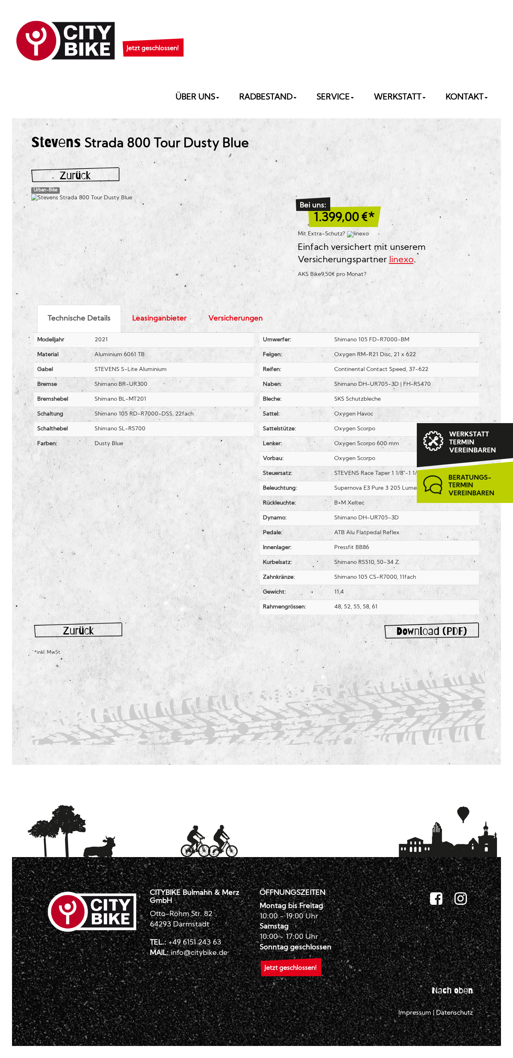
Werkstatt (398, 97)
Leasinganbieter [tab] (159, 318)
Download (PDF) (431, 631)
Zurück (75, 175)
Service (333, 97)
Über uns (195, 97)
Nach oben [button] (452, 990)
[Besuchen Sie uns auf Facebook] (436, 899)
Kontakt (465, 97)
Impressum (414, 1013)
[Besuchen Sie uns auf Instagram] (460, 899)
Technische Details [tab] (79, 318)
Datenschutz (454, 1013)
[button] (153, 38)
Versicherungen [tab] (235, 318)
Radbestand (266, 97)
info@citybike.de (199, 953)
